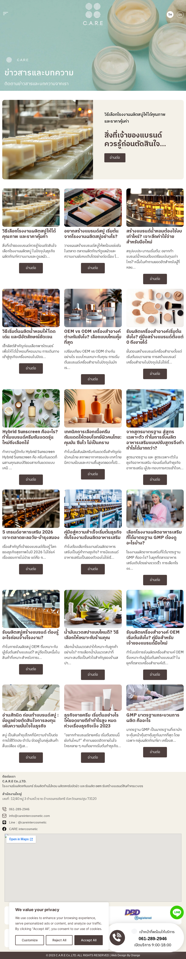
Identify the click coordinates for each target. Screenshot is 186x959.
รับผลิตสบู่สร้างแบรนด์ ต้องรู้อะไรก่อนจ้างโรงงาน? (30, 635)
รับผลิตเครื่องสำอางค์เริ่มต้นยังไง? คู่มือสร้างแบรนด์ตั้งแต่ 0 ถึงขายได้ (155, 337)
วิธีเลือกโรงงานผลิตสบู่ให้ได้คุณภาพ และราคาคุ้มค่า (29, 233)
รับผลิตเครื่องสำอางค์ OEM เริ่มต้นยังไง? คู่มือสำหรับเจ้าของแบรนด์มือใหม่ (153, 638)
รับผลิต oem (93, 786)
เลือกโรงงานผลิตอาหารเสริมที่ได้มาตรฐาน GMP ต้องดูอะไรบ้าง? (154, 538)
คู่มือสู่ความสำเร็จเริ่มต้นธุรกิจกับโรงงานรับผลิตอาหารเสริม (93, 535)
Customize (30, 940)
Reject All (59, 940)
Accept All (88, 940)
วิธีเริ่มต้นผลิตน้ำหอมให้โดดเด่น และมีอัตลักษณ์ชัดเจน (29, 334)
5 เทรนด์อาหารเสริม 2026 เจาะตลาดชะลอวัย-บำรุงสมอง (30, 535)
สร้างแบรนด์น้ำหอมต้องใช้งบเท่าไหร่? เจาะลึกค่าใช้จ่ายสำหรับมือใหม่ (154, 236)
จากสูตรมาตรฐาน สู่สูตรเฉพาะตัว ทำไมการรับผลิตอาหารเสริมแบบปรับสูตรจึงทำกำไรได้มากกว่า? (155, 440)
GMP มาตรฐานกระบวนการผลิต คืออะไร (152, 718)
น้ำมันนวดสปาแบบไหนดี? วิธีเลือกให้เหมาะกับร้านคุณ (91, 635)
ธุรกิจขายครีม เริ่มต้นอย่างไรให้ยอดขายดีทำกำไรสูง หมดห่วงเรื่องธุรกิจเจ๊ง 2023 (91, 721)
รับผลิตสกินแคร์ (22, 786)
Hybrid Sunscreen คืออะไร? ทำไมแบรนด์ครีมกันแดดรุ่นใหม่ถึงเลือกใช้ (30, 437)
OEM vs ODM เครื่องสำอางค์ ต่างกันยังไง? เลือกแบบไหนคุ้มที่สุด (92, 337)
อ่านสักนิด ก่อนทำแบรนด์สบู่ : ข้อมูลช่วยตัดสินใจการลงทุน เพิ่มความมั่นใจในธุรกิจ (30, 721)
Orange (135, 955)
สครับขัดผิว (71, 786)
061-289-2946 (153, 938)
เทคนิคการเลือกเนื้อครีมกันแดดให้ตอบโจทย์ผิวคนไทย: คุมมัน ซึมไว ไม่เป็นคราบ (93, 437)
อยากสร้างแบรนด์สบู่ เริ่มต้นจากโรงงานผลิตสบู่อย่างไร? (91, 233)
